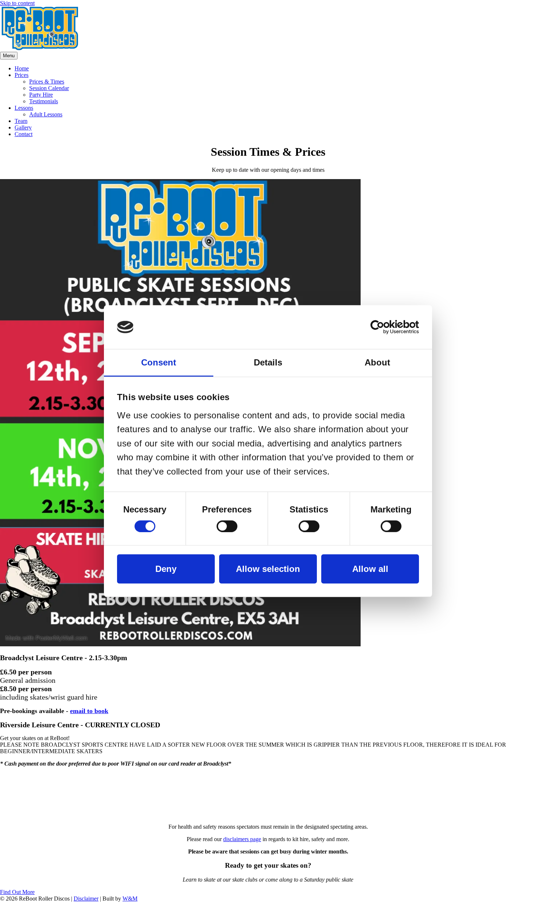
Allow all (370, 569)
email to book (89, 711)
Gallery (23, 127)
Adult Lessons (45, 114)
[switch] (227, 526)
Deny (165, 569)
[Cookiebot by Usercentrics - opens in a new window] (387, 327)
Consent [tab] (158, 362)
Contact (23, 134)
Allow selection (268, 569)
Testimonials (43, 101)
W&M (130, 898)
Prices (21, 75)
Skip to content (17, 3)
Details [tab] (268, 362)
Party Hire (41, 95)
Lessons (24, 108)
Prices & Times (46, 81)
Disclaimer (86, 898)
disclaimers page (242, 839)
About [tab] (378, 362)
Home (22, 68)
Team (21, 121)
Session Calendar (49, 88)
